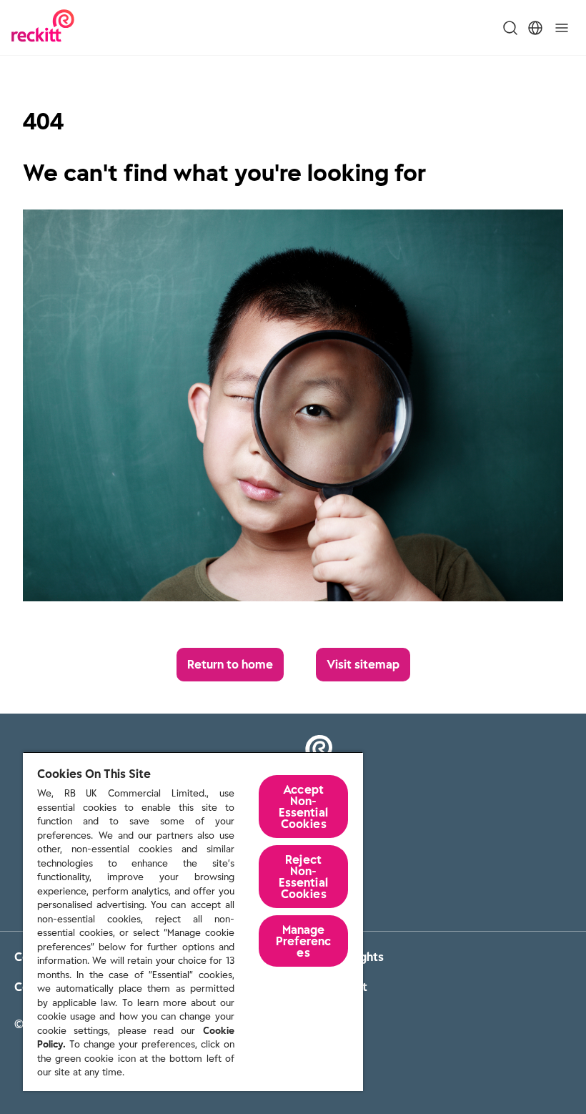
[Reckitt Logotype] (42, 27)
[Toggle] (562, 28)
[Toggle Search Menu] (510, 28)
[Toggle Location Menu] (535, 28)
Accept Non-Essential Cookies (303, 806)
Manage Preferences (303, 941)
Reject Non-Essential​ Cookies (303, 876)
